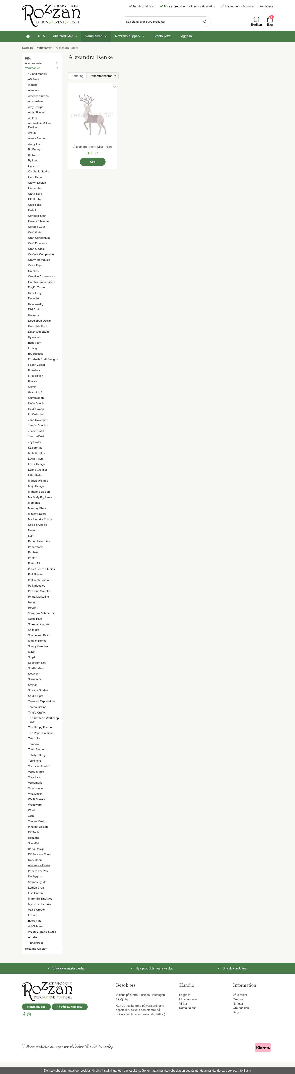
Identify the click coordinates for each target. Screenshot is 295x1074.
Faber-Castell (36, 364)
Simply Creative (38, 646)
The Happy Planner (40, 727)
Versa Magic (36, 771)
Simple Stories (37, 640)
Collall (32, 210)
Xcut (31, 815)
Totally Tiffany (37, 755)
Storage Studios (38, 690)
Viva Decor (35, 793)
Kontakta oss (36, 1006)
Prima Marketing (38, 596)
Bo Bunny (34, 149)
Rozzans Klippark (127, 36)
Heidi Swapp (36, 409)
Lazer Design (36, 464)
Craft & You (35, 232)
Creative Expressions (41, 276)
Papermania (36, 547)
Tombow (33, 744)
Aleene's (33, 90)
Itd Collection (36, 414)
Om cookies (241, 1008)
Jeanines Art (36, 431)
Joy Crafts (34, 442)
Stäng (247, 1070)
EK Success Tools (39, 854)
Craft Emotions (37, 243)
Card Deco (35, 177)
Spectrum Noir (37, 662)
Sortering (77, 76)
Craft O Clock (36, 248)
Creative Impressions (41, 282)
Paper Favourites (39, 541)
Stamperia (34, 679)
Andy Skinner (36, 112)
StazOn (33, 684)
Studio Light (35, 696)
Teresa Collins (37, 707)
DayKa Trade (36, 287)
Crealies (33, 271)
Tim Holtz (34, 738)
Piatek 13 (34, 563)
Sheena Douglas (38, 624)
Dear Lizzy (35, 293)
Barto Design (36, 849)
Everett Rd (35, 920)
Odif (30, 536)
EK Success (35, 353)
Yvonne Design (37, 821)
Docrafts (33, 315)
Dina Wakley (36, 304)
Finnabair (34, 370)
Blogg (236, 1012)
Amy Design (35, 107)
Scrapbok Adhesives (41, 613)
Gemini (32, 386)
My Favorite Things (40, 519)
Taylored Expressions (41, 701)
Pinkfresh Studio (38, 580)
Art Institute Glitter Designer (39, 125)
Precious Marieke (39, 591)
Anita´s (32, 118)
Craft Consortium (39, 237)
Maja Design (36, 486)
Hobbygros (35, 876)
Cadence (34, 166)
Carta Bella (35, 193)
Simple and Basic (39, 635)
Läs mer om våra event (239, 6)
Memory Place (37, 508)
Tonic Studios (36, 749)
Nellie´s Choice (37, 524)
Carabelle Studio (38, 171)
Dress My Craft (37, 326)
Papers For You (38, 871)
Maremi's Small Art (40, 898)
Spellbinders (36, 668)
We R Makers (36, 799)
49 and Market (37, 73)
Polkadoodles (36, 585)
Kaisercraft (35, 447)
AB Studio (34, 79)
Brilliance (34, 155)
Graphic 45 (35, 392)
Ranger (33, 602)
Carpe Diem (35, 188)
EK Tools (33, 832)
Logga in (185, 36)
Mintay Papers (37, 513)
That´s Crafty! (37, 712)
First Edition (35, 375)
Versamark (35, 782)
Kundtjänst (266, 6)
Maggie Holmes (38, 480)
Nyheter (238, 1003)
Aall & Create (36, 909)
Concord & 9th (37, 215)
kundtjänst (240, 968)
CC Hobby (34, 199)
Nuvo (31, 530)
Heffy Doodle (36, 403)
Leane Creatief (37, 469)
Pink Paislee (36, 574)
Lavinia (32, 915)
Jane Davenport (38, 420)
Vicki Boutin (35, 788)
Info (240, 1070)
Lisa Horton (35, 893)
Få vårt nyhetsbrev (69, 1006)
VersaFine (34, 777)
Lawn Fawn (35, 458)
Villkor (183, 1003)
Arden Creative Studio (42, 931)
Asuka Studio (36, 138)
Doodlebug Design (40, 320)
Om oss (238, 999)
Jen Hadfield (36, 436)
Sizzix (31, 651)
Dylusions (34, 337)
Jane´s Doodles (38, 425)
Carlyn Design (37, 182)
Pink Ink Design (38, 826)
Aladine (33, 84)
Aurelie (32, 937)
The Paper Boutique (41, 733)
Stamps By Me (37, 882)
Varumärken (94, 36)
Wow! (31, 810)
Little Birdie (35, 475)
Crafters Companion (41, 254)
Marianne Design (39, 491)
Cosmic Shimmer (39, 221)
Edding (32, 348)
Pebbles (33, 552)
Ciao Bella (34, 204)
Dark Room (35, 860)
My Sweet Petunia (39, 904)
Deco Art (33, 298)
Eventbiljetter (162, 36)
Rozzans (33, 837)
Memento (34, 502)
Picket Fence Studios (41, 569)
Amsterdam (35, 101)
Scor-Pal (33, 843)
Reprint (32, 607)
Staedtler (34, 673)
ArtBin (32, 132)
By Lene (33, 160)
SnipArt (32, 657)
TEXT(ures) (35, 942)
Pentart (32, 558)
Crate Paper (36, 265)
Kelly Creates (36, 453)
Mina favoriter (188, 999)
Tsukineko (34, 760)
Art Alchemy (35, 926)
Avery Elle (34, 144)
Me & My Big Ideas (40, 497)
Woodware (35, 804)
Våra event (240, 994)
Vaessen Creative (39, 766)
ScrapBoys (35, 618)
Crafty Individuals (39, 259)
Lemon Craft (36, 887)
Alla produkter (63, 36)
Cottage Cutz (36, 226)
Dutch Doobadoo (39, 331)
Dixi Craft (34, 309)
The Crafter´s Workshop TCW (43, 720)
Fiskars (32, 381)
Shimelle (33, 629)
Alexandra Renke (39, 865)
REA (41, 36)
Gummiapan (36, 397)
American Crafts (38, 96)
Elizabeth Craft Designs (43, 359)
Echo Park (34, 342)
